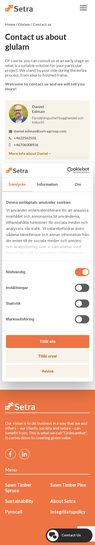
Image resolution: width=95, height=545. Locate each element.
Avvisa (47, 371)
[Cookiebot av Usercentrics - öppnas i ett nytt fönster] (67, 170)
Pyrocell (13, 512)
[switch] (82, 288)
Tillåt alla (47, 341)
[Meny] (83, 8)
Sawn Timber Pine (68, 485)
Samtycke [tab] (17, 184)
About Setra (62, 501)
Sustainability (19, 501)
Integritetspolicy (68, 512)
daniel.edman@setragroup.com (40, 131)
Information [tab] (47, 184)
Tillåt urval (47, 356)
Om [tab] (78, 184)
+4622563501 (25, 138)
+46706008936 (26, 145)
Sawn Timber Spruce (18, 487)
